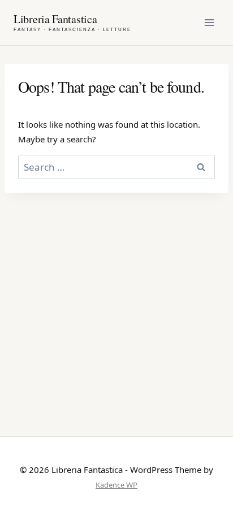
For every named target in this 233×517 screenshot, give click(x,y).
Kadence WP (116, 485)
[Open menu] (209, 22)
